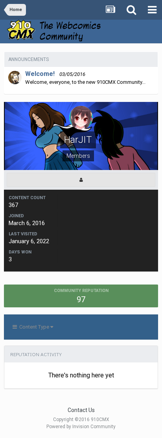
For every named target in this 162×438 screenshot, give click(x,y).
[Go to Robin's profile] (15, 77)
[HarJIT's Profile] (81, 180)
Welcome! (40, 74)
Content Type (33, 327)
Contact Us (81, 410)
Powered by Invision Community (81, 426)
